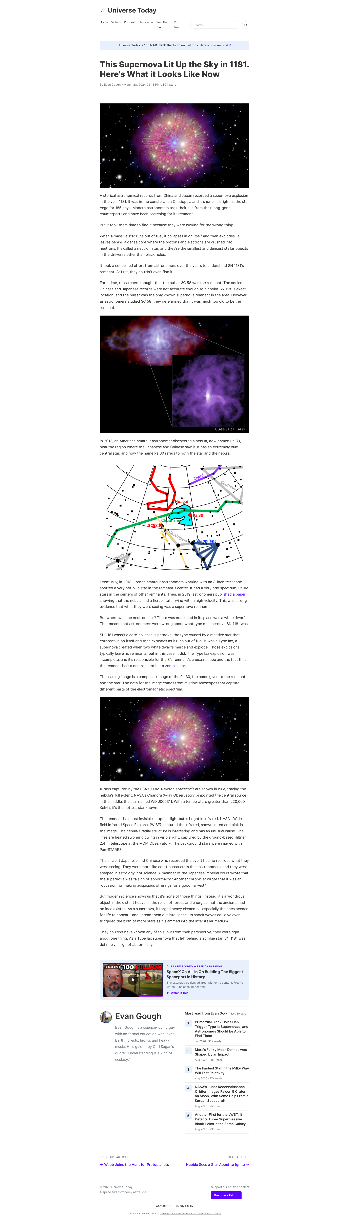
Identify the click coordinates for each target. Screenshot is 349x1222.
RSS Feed (177, 24)
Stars (172, 84)
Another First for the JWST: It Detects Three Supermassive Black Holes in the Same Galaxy (220, 1119)
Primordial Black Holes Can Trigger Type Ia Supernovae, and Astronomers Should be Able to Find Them (221, 1029)
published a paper (230, 594)
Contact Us (163, 1205)
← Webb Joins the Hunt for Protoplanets (134, 1164)
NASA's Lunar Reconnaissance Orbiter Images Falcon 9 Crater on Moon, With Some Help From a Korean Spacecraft (221, 1094)
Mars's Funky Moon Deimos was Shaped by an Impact (221, 1052)
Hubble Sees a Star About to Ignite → (217, 1164)
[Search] (245, 25)
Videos (116, 22)
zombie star (175, 666)
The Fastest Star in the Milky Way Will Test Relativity (222, 1070)
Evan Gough (112, 84)
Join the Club (162, 24)
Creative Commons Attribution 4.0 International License (190, 1213)
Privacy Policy (183, 1205)
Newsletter (146, 22)
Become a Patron (226, 1195)
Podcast (129, 22)
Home (104, 22)
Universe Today (132, 10)
